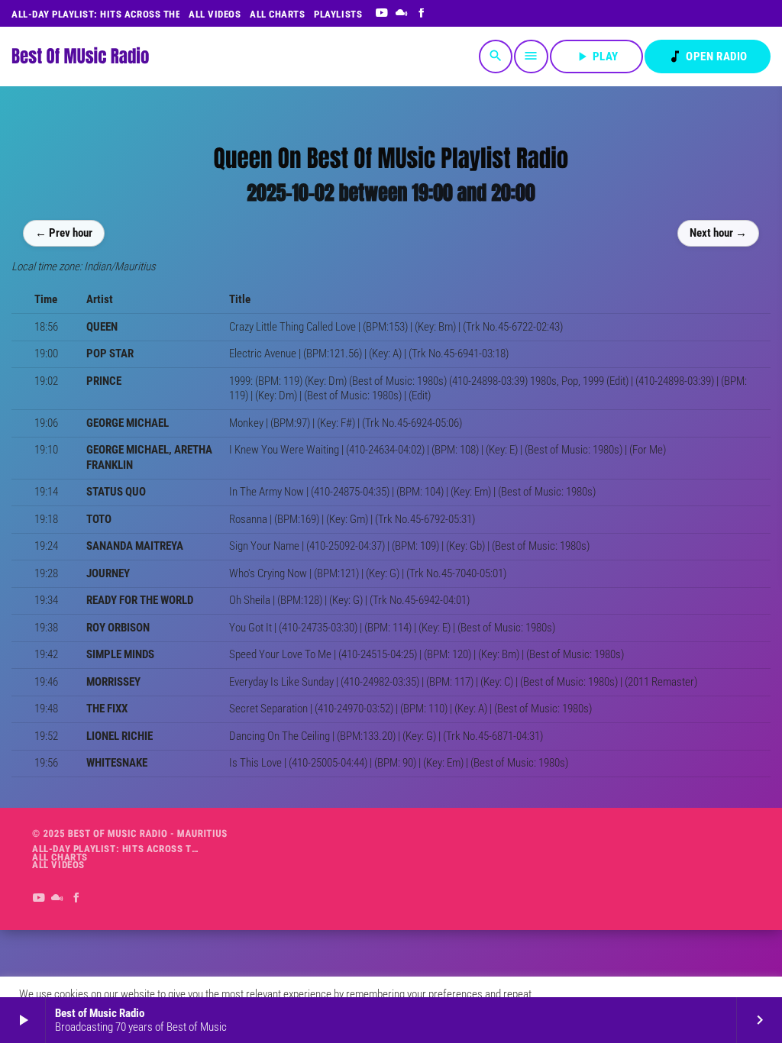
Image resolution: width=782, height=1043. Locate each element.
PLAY (596, 56)
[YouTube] (381, 13)
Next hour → (718, 233)
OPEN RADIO (707, 56)
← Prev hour (63, 233)
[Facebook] (421, 13)
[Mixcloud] (402, 13)
